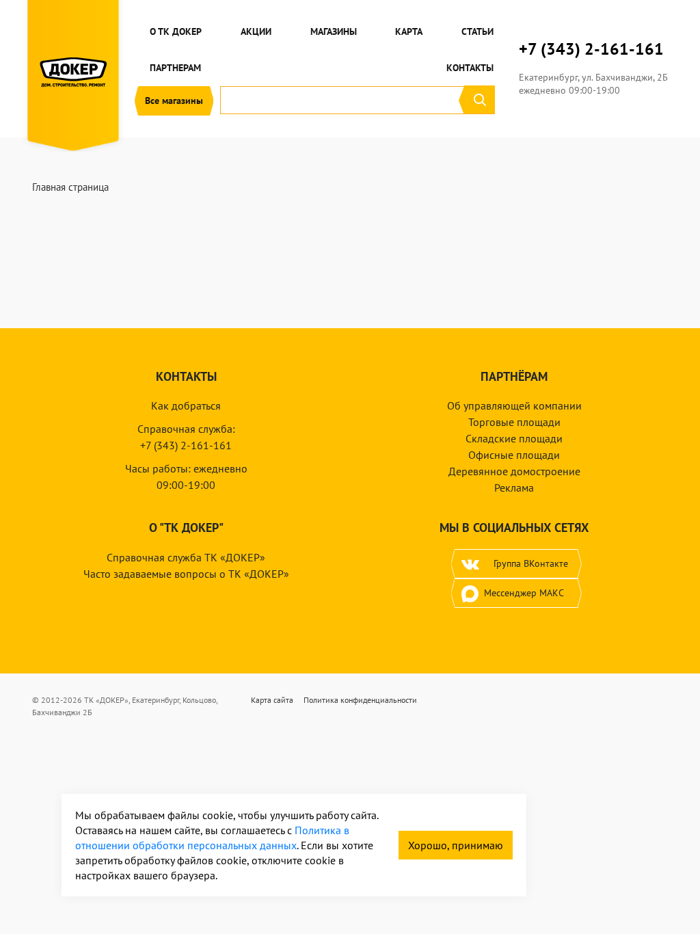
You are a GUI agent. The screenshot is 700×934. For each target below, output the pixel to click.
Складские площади (514, 438)
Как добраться (186, 405)
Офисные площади (514, 455)
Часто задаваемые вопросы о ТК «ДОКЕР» (186, 574)
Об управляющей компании (514, 405)
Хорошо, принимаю (455, 845)
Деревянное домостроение (514, 471)
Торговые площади (514, 422)
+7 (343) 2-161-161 (591, 49)
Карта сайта (272, 700)
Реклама (514, 487)
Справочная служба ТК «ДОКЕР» (186, 557)
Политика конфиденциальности (360, 700)
